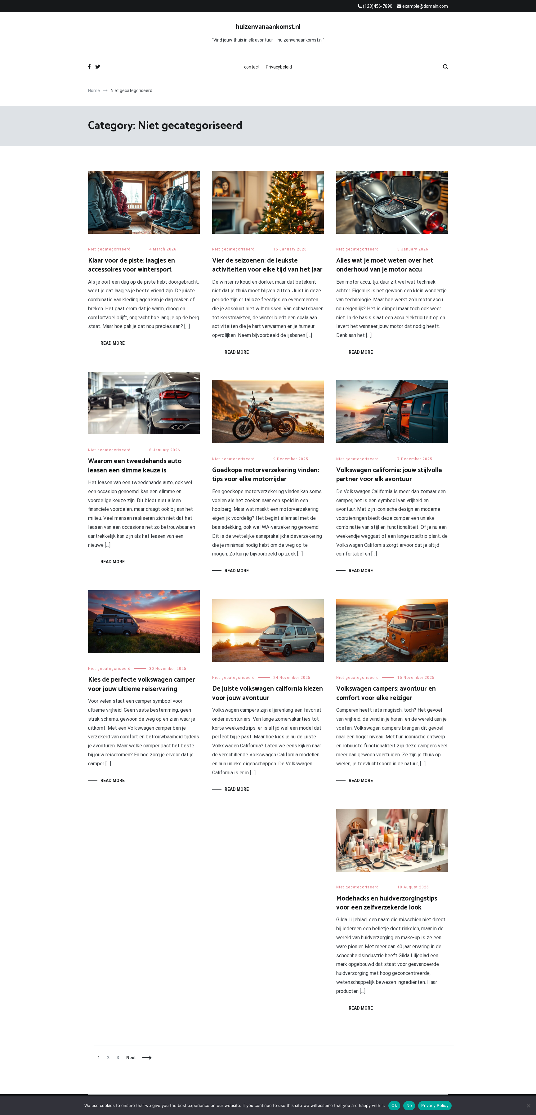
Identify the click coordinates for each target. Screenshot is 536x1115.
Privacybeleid (279, 66)
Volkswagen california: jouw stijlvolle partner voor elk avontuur (389, 474)
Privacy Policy (435, 1105)
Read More (112, 343)
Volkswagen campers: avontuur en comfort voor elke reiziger (386, 693)
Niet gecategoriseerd (109, 249)
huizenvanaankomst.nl (268, 27)
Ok (394, 1105)
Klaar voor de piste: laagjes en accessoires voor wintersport (131, 265)
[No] (528, 1106)
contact (252, 66)
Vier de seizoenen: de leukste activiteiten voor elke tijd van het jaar (267, 265)
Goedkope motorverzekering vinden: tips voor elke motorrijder (265, 474)
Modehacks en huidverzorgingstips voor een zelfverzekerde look (386, 903)
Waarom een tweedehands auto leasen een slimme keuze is (134, 466)
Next (131, 1057)
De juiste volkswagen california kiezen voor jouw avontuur (267, 693)
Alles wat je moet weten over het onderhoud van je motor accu (384, 265)
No (409, 1105)
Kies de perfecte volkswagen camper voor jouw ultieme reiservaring (141, 684)
